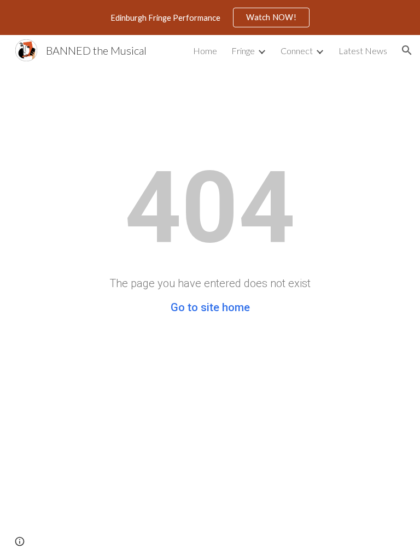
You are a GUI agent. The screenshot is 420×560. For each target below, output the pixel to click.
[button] (407, 50)
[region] (210, 17)
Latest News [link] (363, 50)
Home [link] (205, 50)
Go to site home (210, 307)
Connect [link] (297, 50)
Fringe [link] (243, 50)
